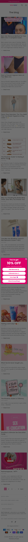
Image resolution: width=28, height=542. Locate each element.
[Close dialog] (26, 259)
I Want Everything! (14, 281)
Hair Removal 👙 (14, 269)
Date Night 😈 (14, 277)
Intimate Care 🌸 (14, 273)
